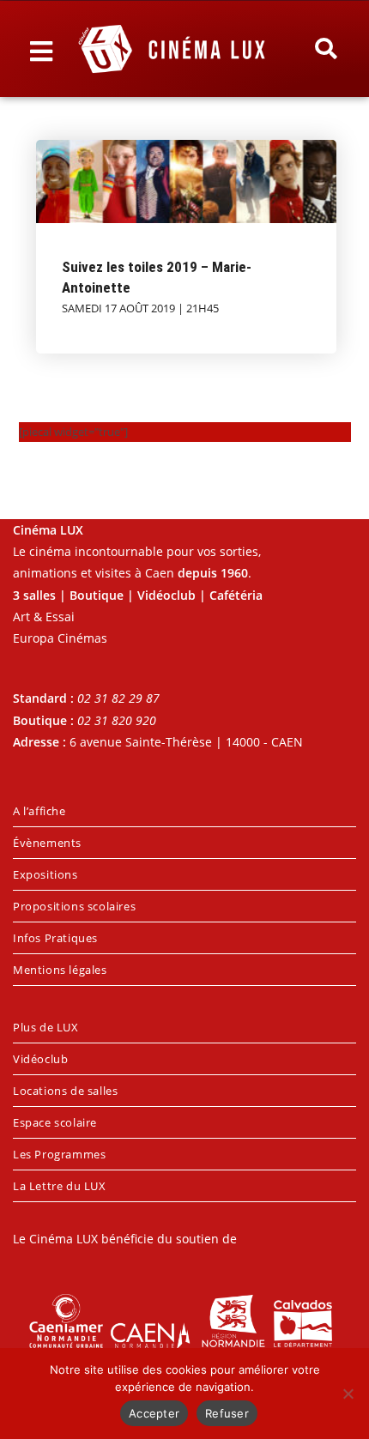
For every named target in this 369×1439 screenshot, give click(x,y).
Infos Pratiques (55, 938)
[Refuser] (347, 1393)
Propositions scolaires (74, 906)
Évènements (47, 842)
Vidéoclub (40, 1059)
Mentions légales (60, 969)
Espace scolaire (55, 1122)
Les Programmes (59, 1154)
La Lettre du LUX (59, 1186)
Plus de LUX (46, 1027)
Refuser (227, 1413)
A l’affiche (39, 811)
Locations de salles (65, 1090)
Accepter (154, 1413)
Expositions (45, 874)
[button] (326, 49)
